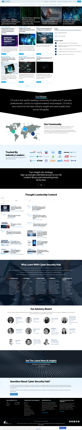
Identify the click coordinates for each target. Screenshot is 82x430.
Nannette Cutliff (72, 316)
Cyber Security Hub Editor (17, 244)
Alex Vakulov (43, 31)
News (7, 402)
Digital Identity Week (62, 32)
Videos (7, 405)
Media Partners (27, 415)
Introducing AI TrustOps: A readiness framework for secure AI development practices (8, 30)
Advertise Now (45, 412)
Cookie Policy (27, 408)
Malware (40, 4)
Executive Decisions (32, 4)
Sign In (75, 1)
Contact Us (13, 394)
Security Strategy (53, 4)
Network (47, 4)
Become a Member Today (29, 413)
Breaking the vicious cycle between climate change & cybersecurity (8, 59)
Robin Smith (18, 340)
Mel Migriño (53, 328)
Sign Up (79, 1)
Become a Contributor (28, 410)
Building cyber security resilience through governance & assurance (27, 30)
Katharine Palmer (9, 62)
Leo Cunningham (54, 318)
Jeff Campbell (36, 318)
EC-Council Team (15, 210)
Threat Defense (59, 4)
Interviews (8, 404)
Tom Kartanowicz (19, 329)
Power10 (26, 404)
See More (14, 299)
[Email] (77, 421)
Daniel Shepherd (45, 61)
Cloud (24, 4)
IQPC (47, 421)
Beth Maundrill (41, 245)
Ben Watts (40, 237)
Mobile (44, 4)
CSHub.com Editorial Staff (12, 34)
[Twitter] (74, 421)
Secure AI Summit (61, 36)
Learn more (62, 411)
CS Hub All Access (53, 1)
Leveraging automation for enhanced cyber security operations (69, 51)
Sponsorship (64, 1)
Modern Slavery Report (59, 423)
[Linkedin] (70, 421)
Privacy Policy (52, 423)
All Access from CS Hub (29, 412)
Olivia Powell (35, 210)
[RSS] (79, 421)
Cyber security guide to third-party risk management (67, 43)
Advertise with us (27, 406)
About (70, 1)
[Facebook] (72, 421)
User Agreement (27, 409)
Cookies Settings (41, 424)
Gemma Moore (26, 61)
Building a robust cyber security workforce (66, 54)
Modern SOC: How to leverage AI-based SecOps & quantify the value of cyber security (69, 46)
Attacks (21, 4)
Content (45, 1)
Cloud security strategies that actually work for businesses (44, 29)
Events (59, 1)
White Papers (17, 404)
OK (62, 427)
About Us (26, 402)
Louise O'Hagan (72, 329)
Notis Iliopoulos (27, 33)
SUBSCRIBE (41, 366)
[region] (41, 428)
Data (27, 4)
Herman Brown (19, 317)
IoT (37, 4)
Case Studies (17, 402)
